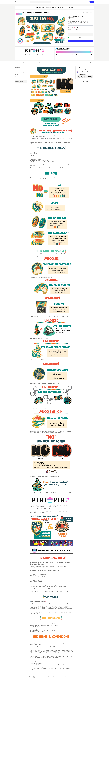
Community (38, 62)
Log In (87, 1)
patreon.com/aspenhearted (55, 608)
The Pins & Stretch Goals (19, 72)
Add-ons (27, 62)
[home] (19, 2)
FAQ (43, 62)
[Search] (50, 1)
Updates (32, 62)
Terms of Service (59, 676)
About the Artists (18, 78)
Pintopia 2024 (17, 74)
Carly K (31, 432)
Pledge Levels (21, 62)
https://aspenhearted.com (34, 608)
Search (92, 62)
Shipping (16, 76)
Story (16, 62)
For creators (80, 1)
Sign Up (91, 1)
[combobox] (41, 2)
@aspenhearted (69, 608)
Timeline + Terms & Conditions (19, 82)
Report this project (38, 677)
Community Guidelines (52, 676)
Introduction (17, 67)
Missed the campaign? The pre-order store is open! (80, 41)
